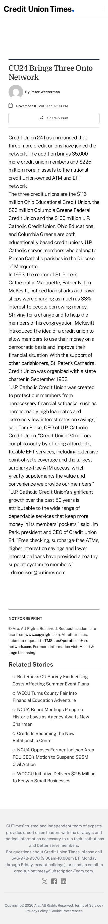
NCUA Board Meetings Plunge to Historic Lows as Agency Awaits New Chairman (51, 717)
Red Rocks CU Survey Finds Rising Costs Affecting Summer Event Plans (51, 680)
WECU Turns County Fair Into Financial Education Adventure (45, 696)
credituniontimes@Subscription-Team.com (53, 871)
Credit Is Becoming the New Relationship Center (44, 737)
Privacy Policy (36, 911)
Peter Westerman (45, 92)
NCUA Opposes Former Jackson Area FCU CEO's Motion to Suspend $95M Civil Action (53, 757)
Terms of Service (87, 905)
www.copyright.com (42, 634)
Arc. (37, 905)
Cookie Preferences (66, 911)
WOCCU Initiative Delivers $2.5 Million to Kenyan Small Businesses (54, 777)
